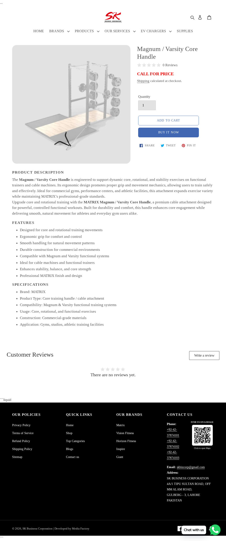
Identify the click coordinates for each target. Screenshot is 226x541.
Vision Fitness (125, 433)
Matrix (120, 425)
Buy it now (168, 132)
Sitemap (17, 457)
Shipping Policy (22, 449)
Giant (119, 457)
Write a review (204, 355)
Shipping (143, 81)
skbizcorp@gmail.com (191, 467)
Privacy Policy (21, 425)
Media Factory (80, 528)
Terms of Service (23, 433)
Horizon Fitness (126, 441)
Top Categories (75, 441)
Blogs (69, 449)
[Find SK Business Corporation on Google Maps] (202, 435)
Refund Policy (21, 441)
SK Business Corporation (38, 528)
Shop (69, 433)
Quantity (144, 96)
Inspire (120, 449)
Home (69, 425)
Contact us (72, 457)
